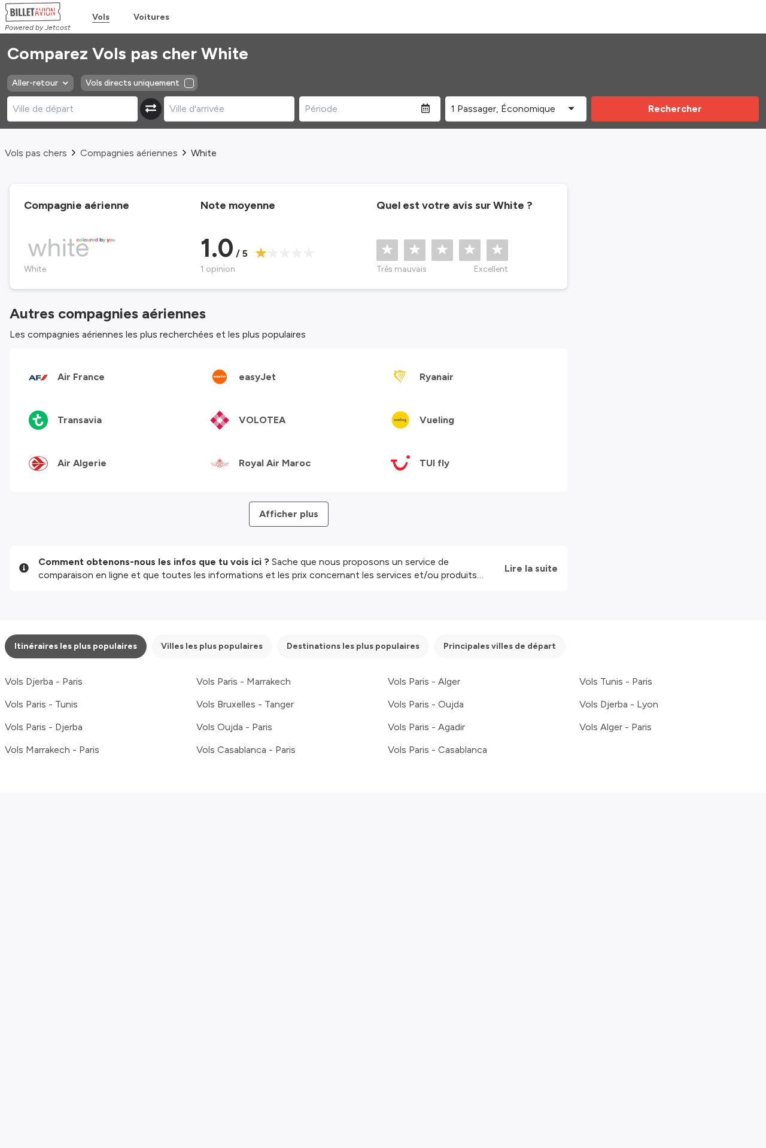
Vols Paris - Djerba (44, 727)
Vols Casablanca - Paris (246, 749)
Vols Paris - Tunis (41, 704)
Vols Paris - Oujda (426, 704)
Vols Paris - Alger (424, 681)
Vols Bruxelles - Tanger (245, 704)
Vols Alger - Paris (615, 727)
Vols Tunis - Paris (615, 681)
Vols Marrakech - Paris (52, 749)
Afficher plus (288, 514)
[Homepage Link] (38, 12)
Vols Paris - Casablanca (437, 749)
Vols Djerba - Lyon (618, 704)
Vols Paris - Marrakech (243, 681)
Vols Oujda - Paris (234, 727)
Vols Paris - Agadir (426, 727)
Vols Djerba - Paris (44, 681)
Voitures (151, 17)
